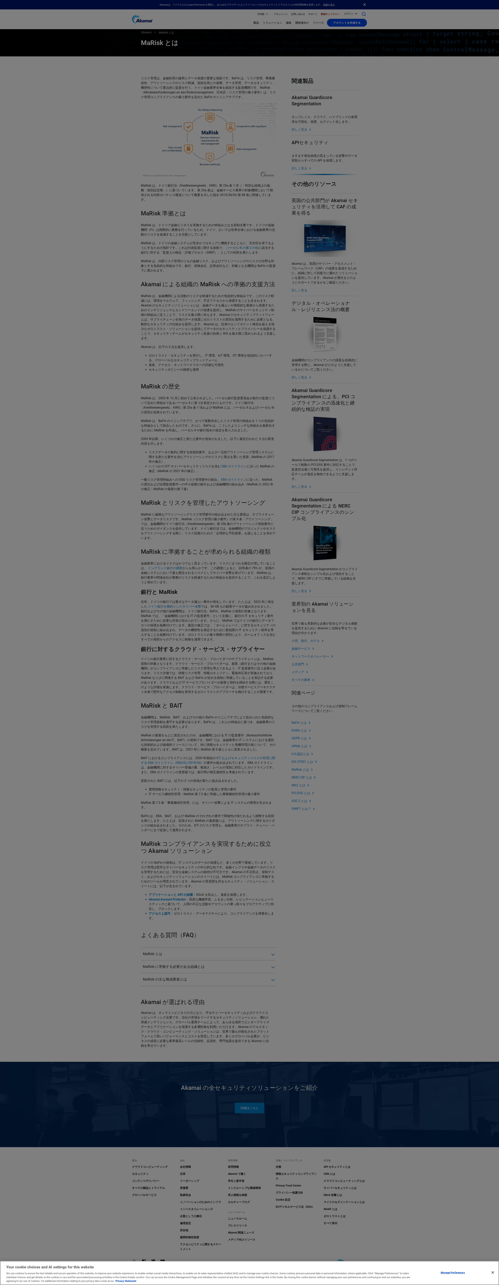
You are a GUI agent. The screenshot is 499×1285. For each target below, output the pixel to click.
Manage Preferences (453, 1272)
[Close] (492, 1272)
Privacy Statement (125, 1281)
